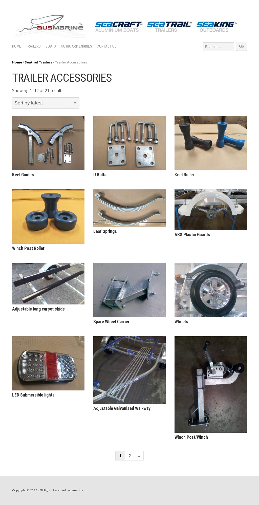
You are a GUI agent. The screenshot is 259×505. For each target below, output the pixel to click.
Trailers (33, 46)
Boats (51, 46)
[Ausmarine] (129, 26)
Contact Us (107, 46)
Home (16, 46)
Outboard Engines (76, 46)
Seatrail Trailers (38, 62)
